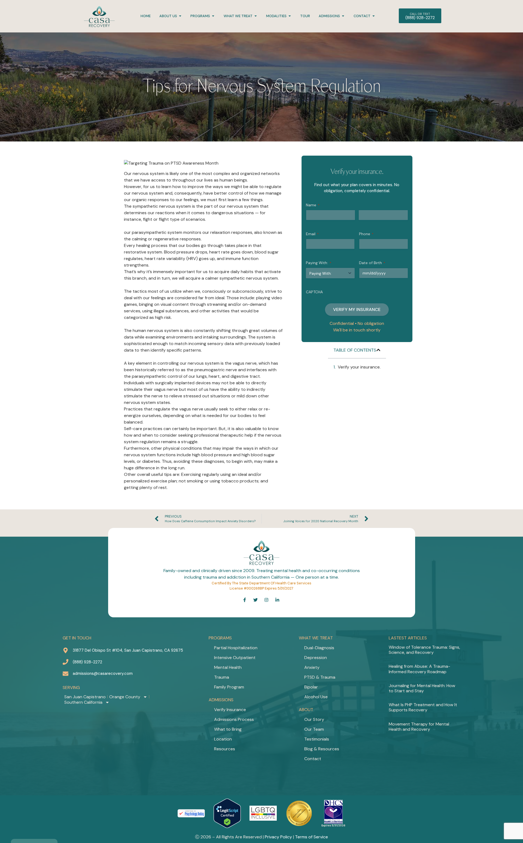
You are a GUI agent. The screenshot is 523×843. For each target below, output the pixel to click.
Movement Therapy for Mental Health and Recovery (419, 726)
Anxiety (312, 667)
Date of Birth (372, 262)
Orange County (124, 697)
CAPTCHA (314, 291)
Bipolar (311, 687)
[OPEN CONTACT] (373, 16)
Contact (312, 759)
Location (223, 739)
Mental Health (228, 667)
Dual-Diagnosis (319, 648)
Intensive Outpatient (235, 657)
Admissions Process (234, 719)
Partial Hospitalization (235, 648)
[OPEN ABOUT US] (180, 16)
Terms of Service (311, 837)
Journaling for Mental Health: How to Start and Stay (422, 688)
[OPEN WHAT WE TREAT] (255, 16)
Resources (224, 749)
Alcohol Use (316, 697)
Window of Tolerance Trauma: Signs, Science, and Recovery (424, 649)
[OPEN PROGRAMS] (213, 16)
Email (312, 233)
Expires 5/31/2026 (333, 825)
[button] (378, 350)
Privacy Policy (278, 837)
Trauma (221, 677)
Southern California (83, 702)
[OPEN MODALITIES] (289, 16)
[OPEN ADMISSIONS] (343, 16)
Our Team (314, 729)
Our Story (314, 719)
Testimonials (316, 739)
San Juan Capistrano (85, 697)
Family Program (229, 687)
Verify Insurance (230, 709)
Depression (315, 657)
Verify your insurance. (359, 367)
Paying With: (318, 262)
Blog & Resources (321, 749)
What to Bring (228, 729)
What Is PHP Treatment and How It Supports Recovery (423, 707)
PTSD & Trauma (319, 677)
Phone (366, 233)
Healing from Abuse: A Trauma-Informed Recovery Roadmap (419, 668)
